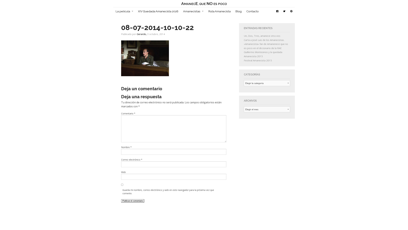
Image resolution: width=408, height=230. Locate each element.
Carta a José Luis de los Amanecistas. (264, 40)
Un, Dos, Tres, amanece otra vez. (262, 35)
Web (123, 172)
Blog (238, 11)
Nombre (126, 147)
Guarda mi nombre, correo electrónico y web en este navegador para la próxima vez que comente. (168, 191)
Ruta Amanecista (219, 11)
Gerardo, (142, 34)
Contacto (252, 11)
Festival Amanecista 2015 (258, 60)
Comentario (128, 113)
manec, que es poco (204, 3)
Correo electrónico (131, 159)
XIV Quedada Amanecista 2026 (158, 11)
